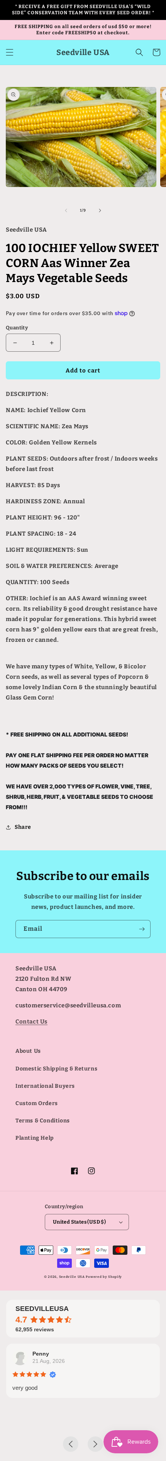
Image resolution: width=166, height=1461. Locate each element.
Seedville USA (72, 1277)
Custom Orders (36, 1103)
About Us (28, 1051)
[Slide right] (99, 210)
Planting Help (34, 1138)
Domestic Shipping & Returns (56, 1068)
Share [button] (23, 827)
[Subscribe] (141, 929)
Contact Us (31, 1021)
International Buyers (45, 1086)
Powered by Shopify (104, 1277)
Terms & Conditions (42, 1120)
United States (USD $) (79, 1222)
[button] (9, 52)
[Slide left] (66, 210)
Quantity (17, 328)
